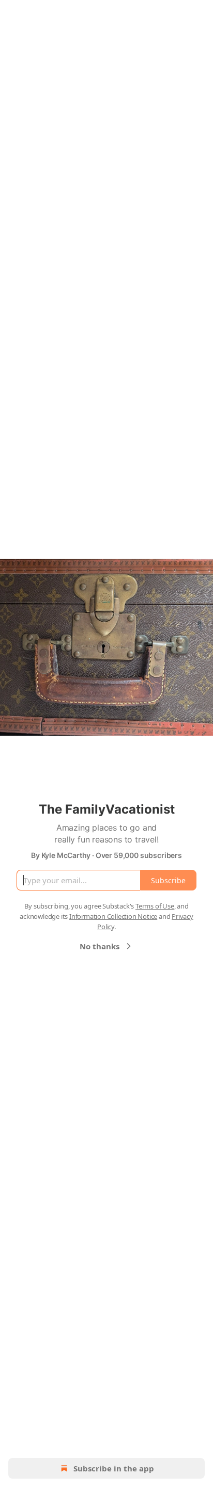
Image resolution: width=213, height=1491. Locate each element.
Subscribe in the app (113, 1468)
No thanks (99, 946)
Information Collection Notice (113, 916)
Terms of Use (154, 906)
